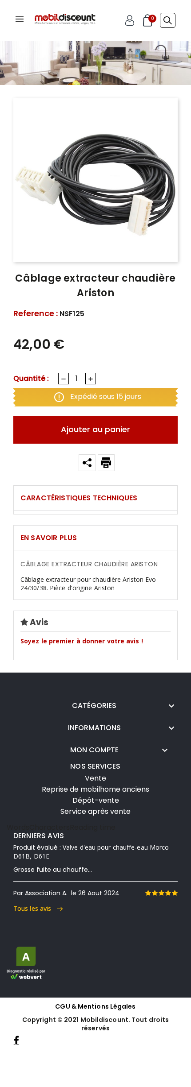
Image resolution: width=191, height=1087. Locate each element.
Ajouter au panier (95, 429)
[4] (168, 893)
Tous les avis (35, 908)
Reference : (35, 313)
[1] (148, 893)
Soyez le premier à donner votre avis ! (81, 641)
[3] (161, 893)
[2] (154, 893)
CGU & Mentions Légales (95, 1006)
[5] (174, 893)
